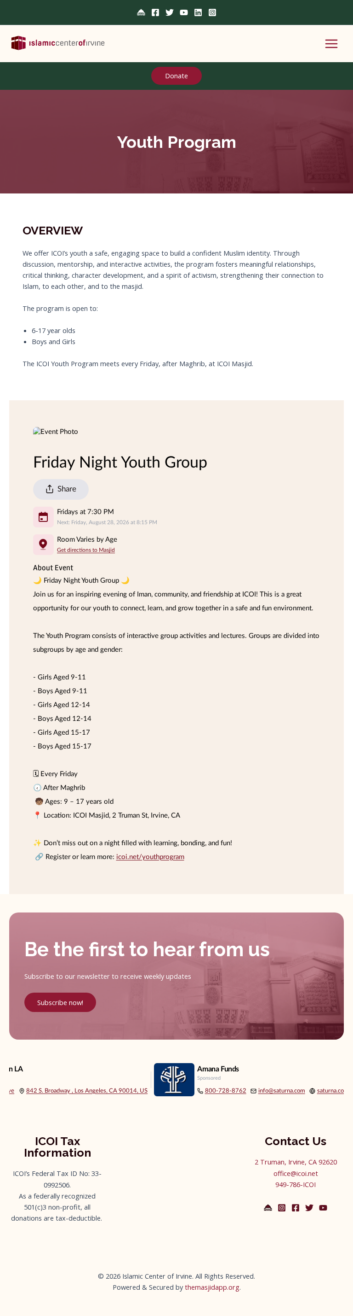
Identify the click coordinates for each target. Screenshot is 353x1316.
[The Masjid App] (141, 12)
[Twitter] (169, 12)
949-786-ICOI (295, 1184)
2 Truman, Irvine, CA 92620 (296, 1161)
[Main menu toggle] (331, 43)
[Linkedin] (198, 12)
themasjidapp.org (212, 1287)
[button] (176, 76)
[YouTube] (184, 12)
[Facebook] (155, 12)
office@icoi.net (295, 1173)
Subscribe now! (60, 1002)
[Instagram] (212, 12)
